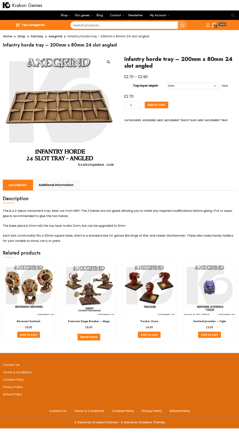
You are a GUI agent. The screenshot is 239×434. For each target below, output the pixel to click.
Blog (100, 15)
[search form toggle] (232, 15)
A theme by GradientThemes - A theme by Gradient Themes (119, 422)
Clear (224, 86)
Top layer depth (145, 85)
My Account (158, 15)
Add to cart (156, 105)
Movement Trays (176, 120)
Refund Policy (12, 394)
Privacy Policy (13, 387)
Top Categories (33, 25)
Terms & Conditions (17, 372)
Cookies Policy (13, 379)
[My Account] (208, 24)
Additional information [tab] (56, 185)
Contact (115, 15)
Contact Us (11, 365)
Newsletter (135, 15)
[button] (108, 62)
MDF (160, 120)
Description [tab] (17, 185)
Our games (82, 15)
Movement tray (216, 120)
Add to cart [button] (28, 335)
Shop (64, 15)
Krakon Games (27, 5)
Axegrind (149, 120)
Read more (88, 337)
